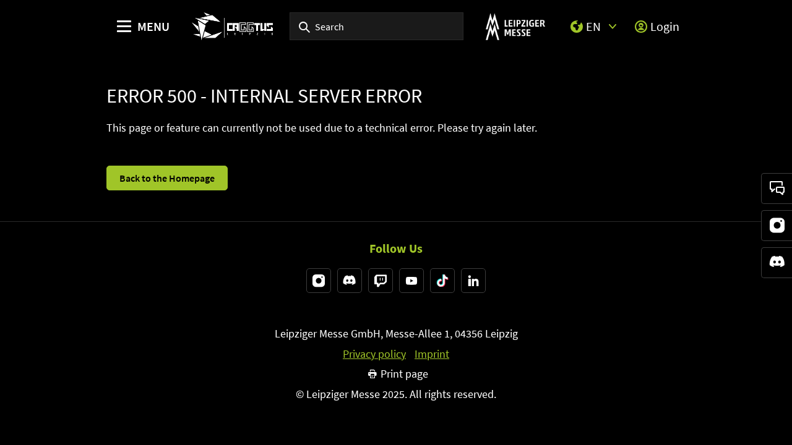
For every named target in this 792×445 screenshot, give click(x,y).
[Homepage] (232, 26)
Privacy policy (374, 354)
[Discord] (776, 262)
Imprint (432, 354)
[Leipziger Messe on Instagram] (318, 280)
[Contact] (776, 188)
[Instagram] (776, 225)
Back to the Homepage (167, 178)
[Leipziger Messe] (515, 26)
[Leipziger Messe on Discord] (349, 280)
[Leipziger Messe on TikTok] (442, 280)
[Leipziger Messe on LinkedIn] (473, 280)
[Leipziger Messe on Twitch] (380, 280)
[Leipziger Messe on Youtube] (411, 280)
